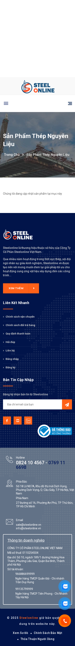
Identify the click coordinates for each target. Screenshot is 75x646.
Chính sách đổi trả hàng (20, 325)
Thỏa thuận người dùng (38, 639)
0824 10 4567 (30, 462)
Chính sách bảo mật (48, 633)
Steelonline (28, 617)
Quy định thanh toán (17, 333)
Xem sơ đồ (20, 633)
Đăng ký (10, 367)
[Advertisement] (37, 38)
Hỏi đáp (10, 342)
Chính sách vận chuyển (20, 316)
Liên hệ (10, 350)
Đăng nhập (12, 358)
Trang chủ (12, 155)
